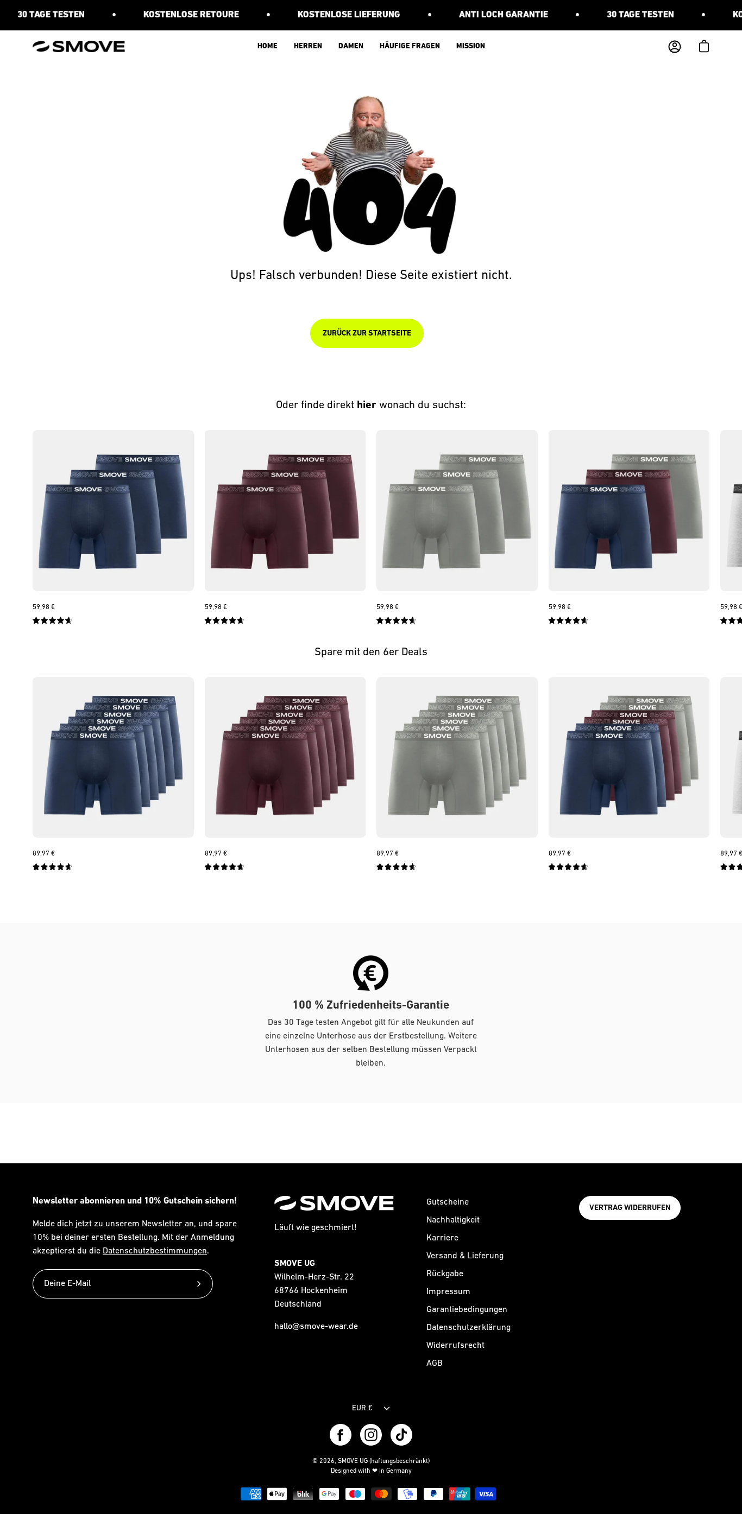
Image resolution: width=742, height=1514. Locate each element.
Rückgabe (444, 1274)
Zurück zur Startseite (367, 333)
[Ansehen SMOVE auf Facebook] (340, 1435)
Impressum (448, 1292)
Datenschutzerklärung (468, 1327)
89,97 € (44, 853)
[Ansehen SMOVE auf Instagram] (371, 1435)
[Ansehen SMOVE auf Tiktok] (401, 1435)
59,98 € (44, 607)
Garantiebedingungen (466, 1310)
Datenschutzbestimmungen (155, 1251)
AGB (434, 1363)
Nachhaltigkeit (453, 1220)
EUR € (362, 1408)
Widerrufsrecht (455, 1345)
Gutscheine (447, 1202)
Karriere (442, 1238)
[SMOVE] (79, 46)
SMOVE (348, 1461)
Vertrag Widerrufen (629, 1208)
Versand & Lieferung (465, 1256)
